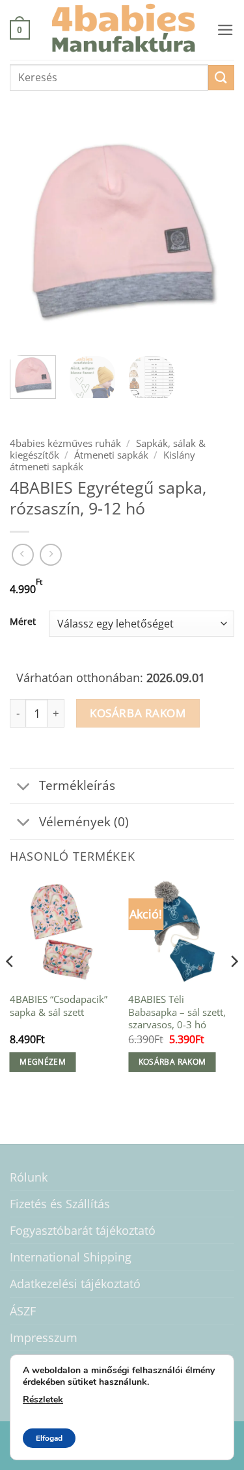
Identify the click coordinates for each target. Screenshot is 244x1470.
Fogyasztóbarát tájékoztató (83, 1230)
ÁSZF (23, 1311)
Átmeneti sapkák (111, 454)
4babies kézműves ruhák (65, 443)
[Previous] (30, 233)
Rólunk (28, 1177)
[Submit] (221, 77)
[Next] (213, 233)
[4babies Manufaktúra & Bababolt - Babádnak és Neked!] (123, 30)
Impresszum (43, 1337)
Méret (23, 622)
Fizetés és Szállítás (60, 1203)
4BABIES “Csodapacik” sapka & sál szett (58, 1005)
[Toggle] (24, 787)
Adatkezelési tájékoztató (75, 1283)
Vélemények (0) (84, 821)
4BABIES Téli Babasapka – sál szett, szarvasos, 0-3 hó (177, 1012)
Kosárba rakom (137, 712)
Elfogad (49, 1438)
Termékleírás (77, 785)
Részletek (43, 1399)
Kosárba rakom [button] (172, 1061)
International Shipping (70, 1257)
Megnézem (43, 1061)
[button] (20, 29)
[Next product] (23, 555)
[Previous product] (51, 555)
